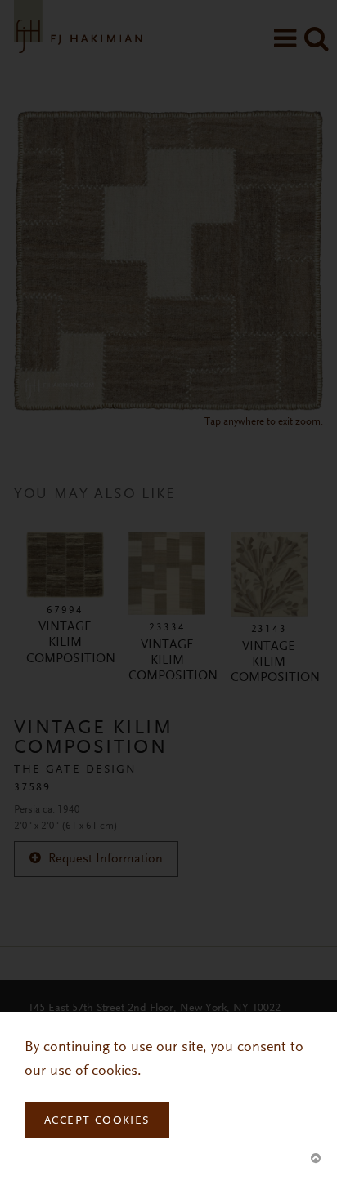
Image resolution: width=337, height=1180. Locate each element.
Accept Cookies (97, 1121)
